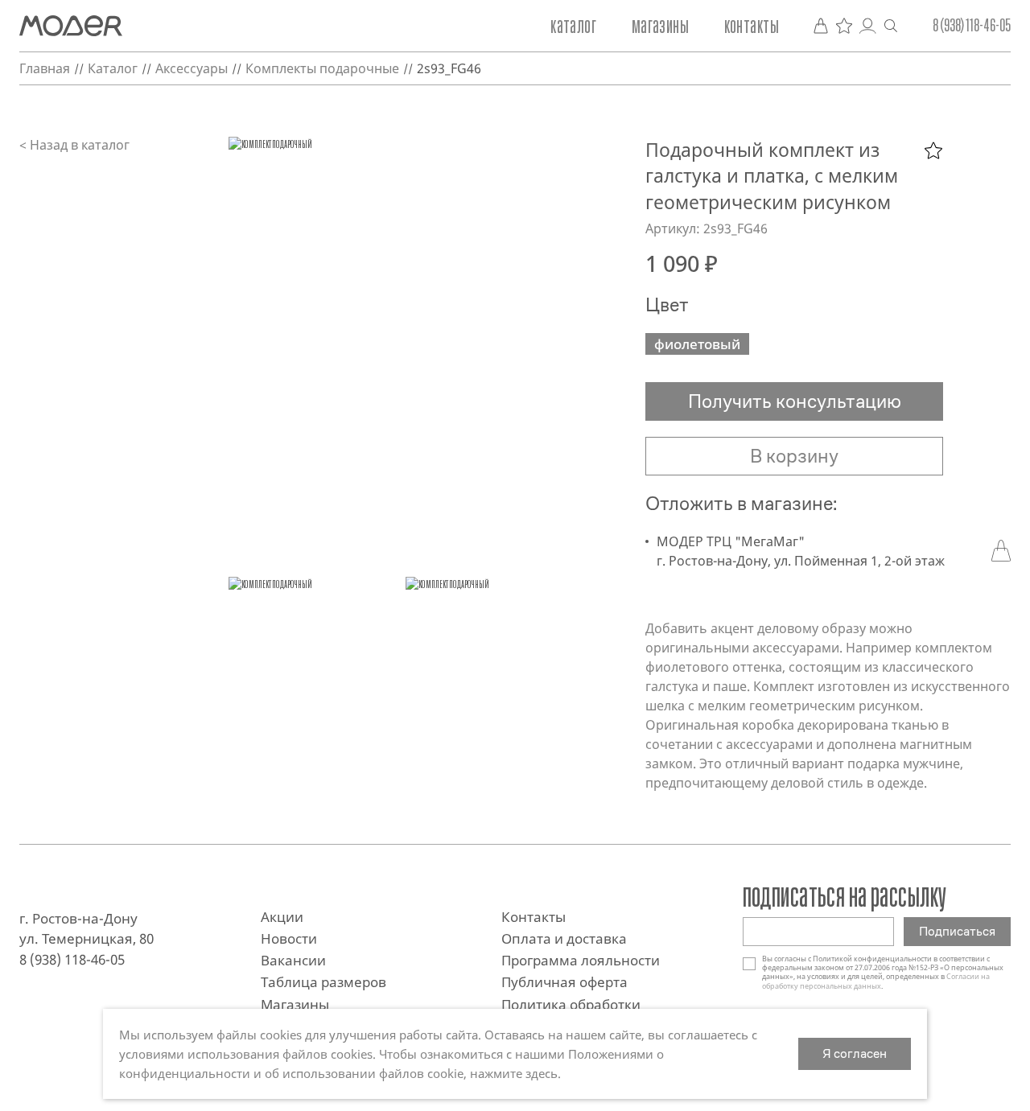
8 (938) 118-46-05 (972, 25)
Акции (282, 916)
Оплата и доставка (564, 938)
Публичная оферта (564, 982)
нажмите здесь (514, 1073)
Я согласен (854, 1053)
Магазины (660, 26)
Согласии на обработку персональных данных (876, 980)
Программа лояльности (580, 960)
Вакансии (293, 960)
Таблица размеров (323, 982)
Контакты (751, 26)
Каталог (573, 26)
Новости (289, 938)
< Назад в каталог (74, 145)
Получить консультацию (794, 401)
